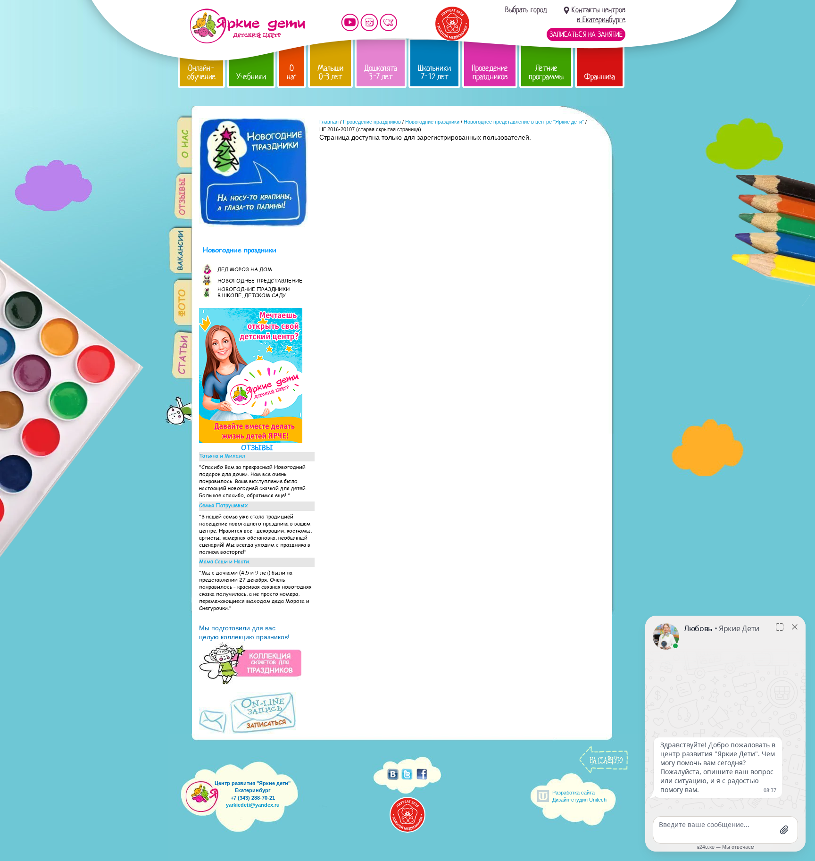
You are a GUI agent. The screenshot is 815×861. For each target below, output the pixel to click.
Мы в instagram (369, 22)
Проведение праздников (490, 72)
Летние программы (546, 72)
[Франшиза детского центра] (250, 440)
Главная (329, 122)
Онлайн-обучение (201, 72)
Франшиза (599, 76)
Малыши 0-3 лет (330, 72)
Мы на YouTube (350, 22)
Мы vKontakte (389, 22)
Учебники (251, 76)
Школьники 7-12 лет (434, 72)
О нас (292, 72)
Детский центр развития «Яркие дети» (247, 25)
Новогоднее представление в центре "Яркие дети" (524, 122)
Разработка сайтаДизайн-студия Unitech (579, 796)
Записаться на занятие (586, 34)
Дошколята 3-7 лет (380, 72)
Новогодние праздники (432, 122)
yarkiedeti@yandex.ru (253, 805)
